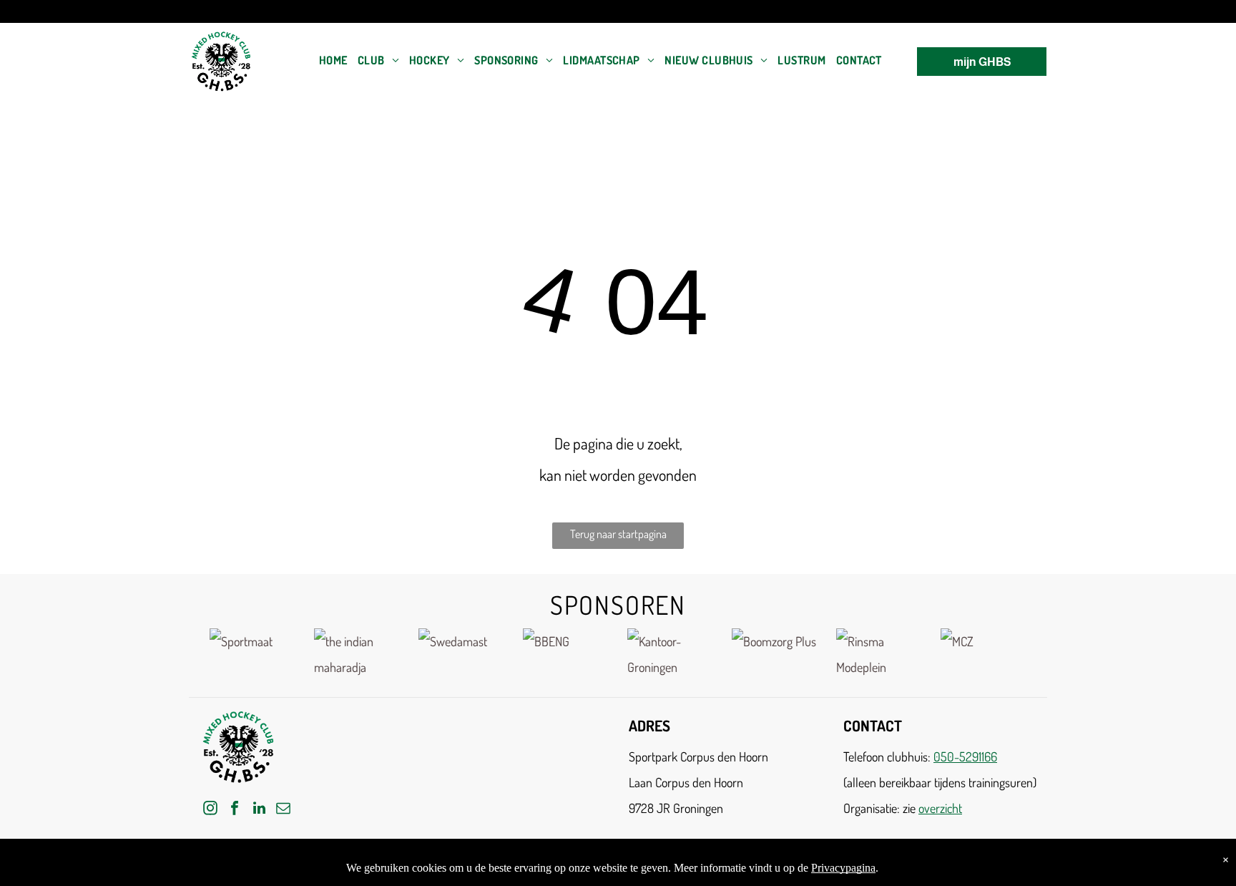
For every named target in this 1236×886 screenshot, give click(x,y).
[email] (283, 809)
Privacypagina (843, 868)
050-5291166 (965, 756)
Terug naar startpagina (618, 534)
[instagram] (210, 809)
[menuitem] (333, 60)
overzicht (940, 808)
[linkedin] (259, 809)
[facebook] (234, 809)
